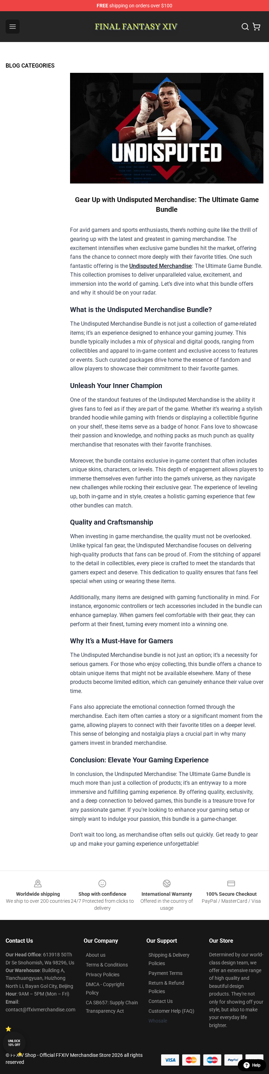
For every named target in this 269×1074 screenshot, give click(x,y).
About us (95, 955)
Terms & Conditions (107, 965)
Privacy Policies (102, 974)
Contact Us (161, 1001)
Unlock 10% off (14, 1043)
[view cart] (256, 26)
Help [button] (256, 1065)
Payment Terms (165, 973)
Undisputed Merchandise (160, 266)
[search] (245, 26)
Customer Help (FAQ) (171, 1011)
